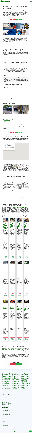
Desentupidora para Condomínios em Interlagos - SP (16, 379)
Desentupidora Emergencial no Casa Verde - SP (25, 377)
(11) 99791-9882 (7, 403)
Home (4, 368)
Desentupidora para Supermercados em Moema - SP (6, 376)
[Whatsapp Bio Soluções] (30, 431)
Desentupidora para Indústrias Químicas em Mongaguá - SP (24, 381)
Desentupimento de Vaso (6, 414)
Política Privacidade (5, 425)
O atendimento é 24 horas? (8, 100)
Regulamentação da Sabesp (8, 119)
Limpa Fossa (4, 415)
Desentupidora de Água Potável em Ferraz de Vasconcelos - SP (15, 388)
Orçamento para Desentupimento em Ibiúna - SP (6, 386)
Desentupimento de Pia (6, 411)
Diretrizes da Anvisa (7, 120)
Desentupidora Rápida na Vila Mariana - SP (6, 384)
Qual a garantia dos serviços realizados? (10, 98)
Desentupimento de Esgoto (6, 410)
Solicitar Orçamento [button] (5, 257)
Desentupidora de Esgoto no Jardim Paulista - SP (16, 386)
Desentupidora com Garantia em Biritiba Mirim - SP (16, 374)
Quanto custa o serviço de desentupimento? (10, 96)
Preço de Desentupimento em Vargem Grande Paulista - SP (25, 374)
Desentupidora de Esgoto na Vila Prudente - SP (25, 384)
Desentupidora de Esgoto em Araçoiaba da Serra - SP (6, 374)
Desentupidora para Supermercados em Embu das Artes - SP (25, 388)
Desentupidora (7, 368)
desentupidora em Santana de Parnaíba (20, 207)
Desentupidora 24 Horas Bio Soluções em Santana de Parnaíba (12, 349)
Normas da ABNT (6, 121)
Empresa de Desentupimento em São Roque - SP (15, 376)
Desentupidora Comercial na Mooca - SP (16, 384)
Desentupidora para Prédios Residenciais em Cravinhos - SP (6, 379)
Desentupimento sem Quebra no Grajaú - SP (5, 382)
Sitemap (4, 424)
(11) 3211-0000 (6, 402)
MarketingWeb (16, 431)
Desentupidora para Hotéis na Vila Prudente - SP (25, 379)
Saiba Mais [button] (5, 254)
